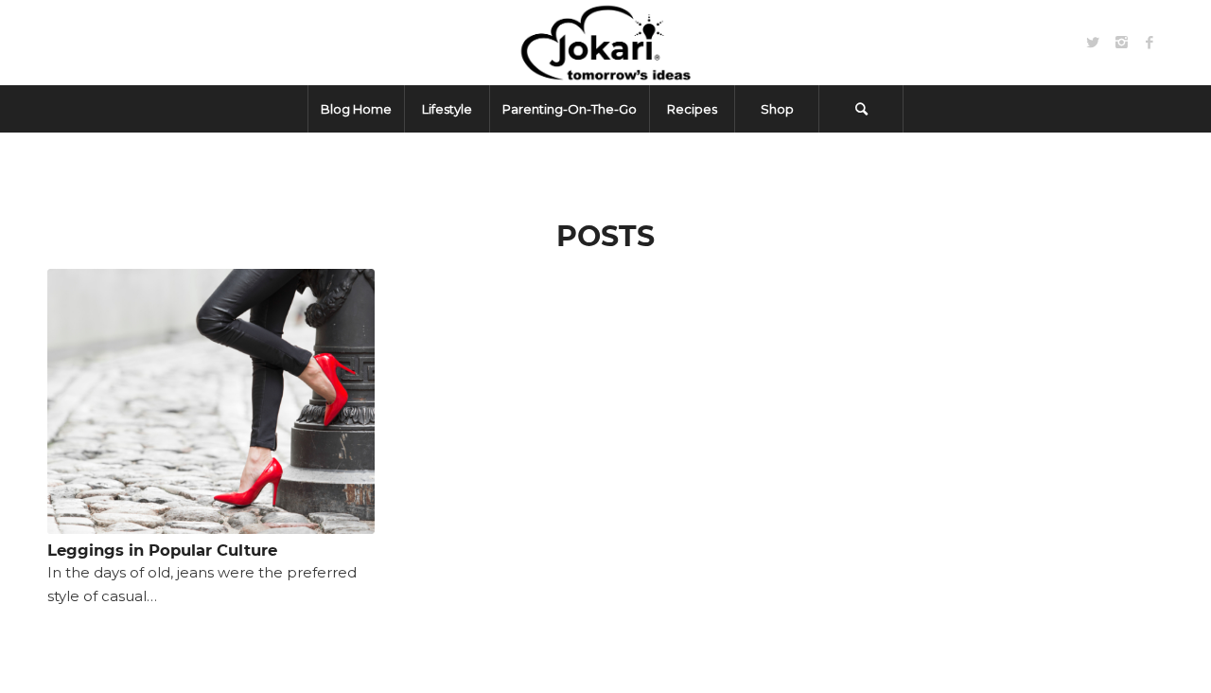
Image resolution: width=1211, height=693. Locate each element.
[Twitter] (1093, 42)
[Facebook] (1149, 42)
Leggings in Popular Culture (162, 550)
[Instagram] (1121, 42)
